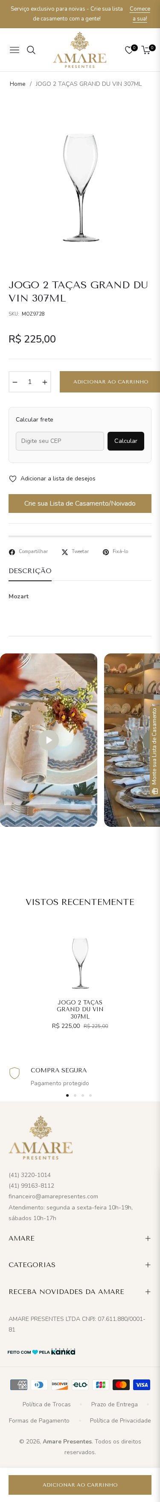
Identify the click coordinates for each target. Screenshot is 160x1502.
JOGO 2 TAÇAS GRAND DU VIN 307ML (80, 1009)
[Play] (48, 740)
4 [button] (90, 1095)
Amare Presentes (67, 1442)
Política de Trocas (47, 1404)
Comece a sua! (140, 14)
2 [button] (75, 1095)
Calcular (125, 440)
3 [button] (82, 1095)
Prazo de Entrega (114, 1404)
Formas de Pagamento (39, 1421)
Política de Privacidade (120, 1421)
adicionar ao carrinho (80, 1485)
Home (18, 84)
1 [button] (67, 1095)
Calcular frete (34, 420)
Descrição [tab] (30, 571)
